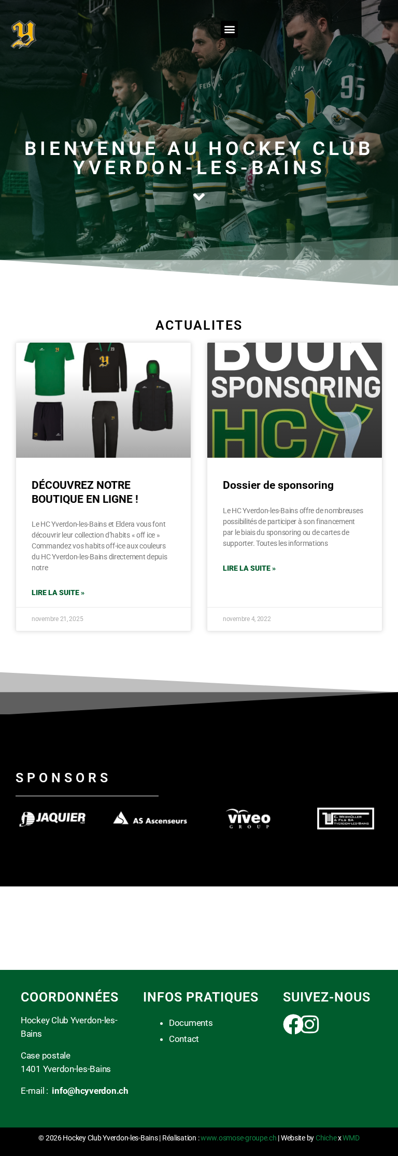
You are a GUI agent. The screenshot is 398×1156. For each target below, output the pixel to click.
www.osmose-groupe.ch (239, 1138)
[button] (229, 29)
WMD (351, 1138)
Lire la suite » (58, 592)
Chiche (326, 1138)
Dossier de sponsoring (278, 485)
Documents (191, 1023)
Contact (184, 1039)
